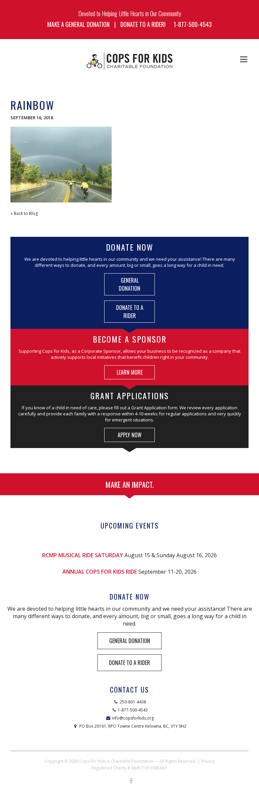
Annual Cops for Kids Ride (99, 571)
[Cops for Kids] (129, 61)
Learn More (130, 372)
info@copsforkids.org (133, 718)
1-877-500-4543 (193, 24)
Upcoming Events (129, 525)
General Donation (129, 284)
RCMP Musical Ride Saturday (82, 555)
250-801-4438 (133, 702)
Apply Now (130, 435)
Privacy (207, 761)
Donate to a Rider (129, 312)
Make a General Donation (78, 24)
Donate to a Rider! (143, 24)
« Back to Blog (24, 213)
